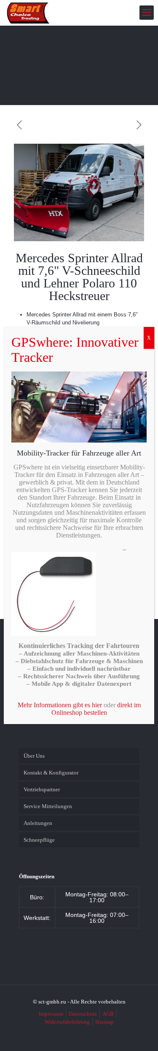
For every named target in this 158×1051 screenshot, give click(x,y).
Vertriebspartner (42, 789)
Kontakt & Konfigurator (51, 772)
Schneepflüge (39, 840)
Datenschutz (83, 1014)
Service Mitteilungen (48, 806)
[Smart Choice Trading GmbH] (28, 12)
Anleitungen (38, 823)
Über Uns (34, 756)
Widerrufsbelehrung (67, 1022)
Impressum (51, 1014)
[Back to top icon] (141, 1034)
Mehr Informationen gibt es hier (60, 705)
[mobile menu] (146, 12)
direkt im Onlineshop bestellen (96, 708)
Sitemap (104, 1022)
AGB (108, 1014)
